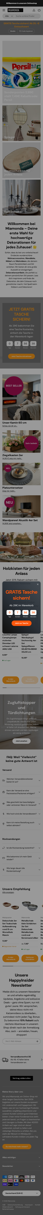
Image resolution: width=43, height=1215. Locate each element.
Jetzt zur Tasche (21, 623)
